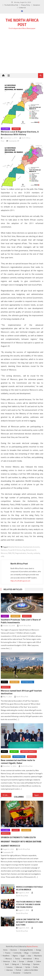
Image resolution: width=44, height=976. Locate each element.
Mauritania (38, 955)
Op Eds (27, 967)
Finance (5, 616)
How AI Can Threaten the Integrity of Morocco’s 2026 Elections (29, 922)
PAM (9, 553)
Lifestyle (30, 961)
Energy (38, 950)
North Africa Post (19, 563)
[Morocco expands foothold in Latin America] (7, 889)
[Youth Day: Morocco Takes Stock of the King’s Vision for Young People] (7, 904)
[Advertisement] (22, 52)
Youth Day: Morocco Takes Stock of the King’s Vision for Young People (28, 904)
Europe (15, 830)
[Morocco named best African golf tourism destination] (22, 665)
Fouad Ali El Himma (14, 550)
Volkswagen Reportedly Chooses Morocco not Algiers (7, 795)
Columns (5, 129)
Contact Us (22, 7)
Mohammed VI (31, 550)
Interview (9, 970)
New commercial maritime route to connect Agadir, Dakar (18, 762)
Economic (36, 547)
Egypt (23, 955)
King (23, 550)
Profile (35, 967)
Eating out (15, 964)
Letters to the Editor (31, 970)
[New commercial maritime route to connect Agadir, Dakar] (22, 735)
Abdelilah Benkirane (15, 547)
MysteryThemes (32, 946)
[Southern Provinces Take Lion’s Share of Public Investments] (22, 603)
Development (27, 547)
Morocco (4, 553)
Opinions (16, 129)
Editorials (19, 967)
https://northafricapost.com (20, 580)
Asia (14, 961)
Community (17, 953)
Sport (7, 964)
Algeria (15, 955)
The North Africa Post (11, 5)
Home (5, 950)
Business (14, 751)
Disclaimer (36, 5)
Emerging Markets (29, 751)
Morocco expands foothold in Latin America (29, 888)
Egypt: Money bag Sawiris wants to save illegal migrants (38, 795)
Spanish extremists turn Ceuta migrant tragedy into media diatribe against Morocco (21, 841)
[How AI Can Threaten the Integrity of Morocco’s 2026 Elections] (7, 921)
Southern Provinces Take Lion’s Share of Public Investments (21, 621)
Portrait (18, 970)
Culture (38, 961)
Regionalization (20, 553)
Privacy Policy (25, 5)
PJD (13, 553)
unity (2, 556)
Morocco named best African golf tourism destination (21, 692)
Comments (35, 953)
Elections (4, 550)
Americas (6, 961)
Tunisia (17, 958)
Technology (26, 964)
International (27, 682)
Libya (29, 955)
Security (30, 553)
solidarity (36, 553)
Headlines (15, 616)
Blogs (26, 953)
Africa (4, 682)
